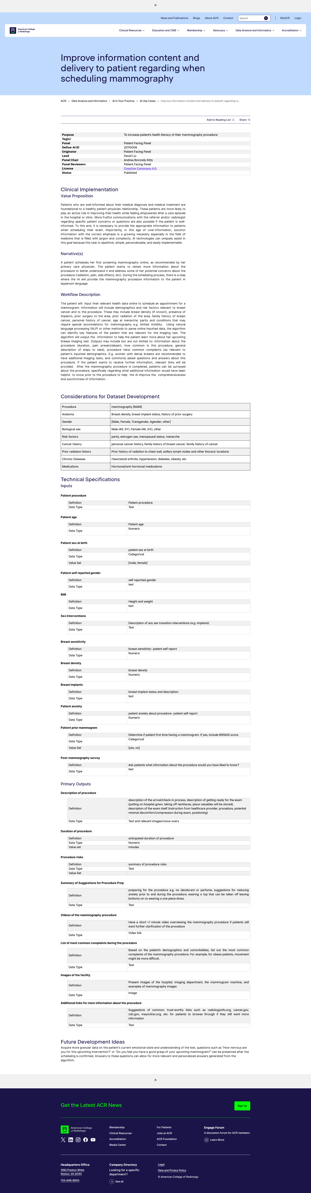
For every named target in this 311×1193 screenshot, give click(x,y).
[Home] (22, 30)
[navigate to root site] (82, 1129)
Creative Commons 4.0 (140, 168)
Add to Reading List (219, 119)
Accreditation (290, 30)
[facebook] (85, 1139)
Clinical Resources (130, 30)
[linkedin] (70, 1139)
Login (297, 18)
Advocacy (219, 30)
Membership (194, 30)
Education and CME (164, 30)
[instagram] (78, 1139)
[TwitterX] (63, 1139)
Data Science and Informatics (253, 30)
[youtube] (93, 1139)
